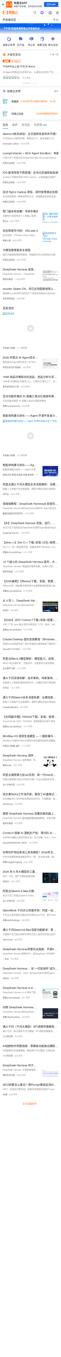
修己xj (5, 221)
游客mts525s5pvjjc (11, 920)
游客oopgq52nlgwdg (12, 862)
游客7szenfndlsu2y (11, 405)
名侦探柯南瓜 (9, 298)
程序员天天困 (9, 1075)
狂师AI (6, 610)
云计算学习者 (9, 668)
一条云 (6, 958)
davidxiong (8, 803)
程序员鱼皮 (8, 279)
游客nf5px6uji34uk (11, 1016)
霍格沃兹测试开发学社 (13, 513)
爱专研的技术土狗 (11, 386)
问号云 (6, 494)
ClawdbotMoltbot (10, 707)
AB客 (5, 1094)
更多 (56, 91)
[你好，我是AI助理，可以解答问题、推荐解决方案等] (42, 12)
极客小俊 (7, 240)
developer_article (11, 143)
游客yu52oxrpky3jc (11, 997)
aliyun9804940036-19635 (15, 842)
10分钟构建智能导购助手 (47, 113)
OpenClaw (8, 939)
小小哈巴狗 (8, 1036)
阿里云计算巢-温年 (11, 745)
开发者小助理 (9, 347)
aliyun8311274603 (11, 648)
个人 (55, 20)
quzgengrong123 (11, 532)
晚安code (7, 765)
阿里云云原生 (9, 162)
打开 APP (51, 4)
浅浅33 (6, 881)
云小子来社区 (9, 784)
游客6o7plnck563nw (12, 552)
